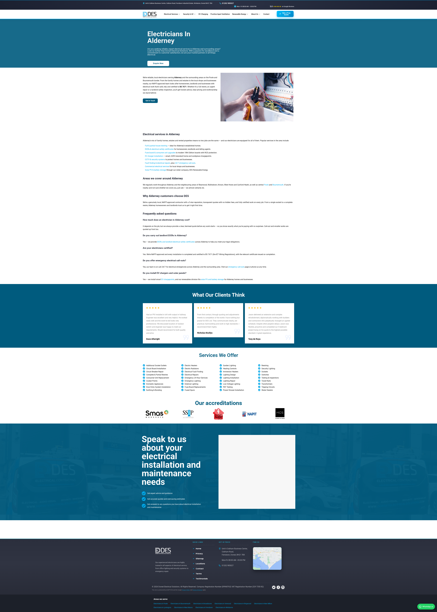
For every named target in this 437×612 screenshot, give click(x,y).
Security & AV (188, 14)
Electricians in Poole (161, 603)
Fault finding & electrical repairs (157, 163)
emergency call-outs (236, 267)
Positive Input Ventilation (220, 14)
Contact (266, 14)
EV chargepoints (167, 279)
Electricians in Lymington (162, 607)
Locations (200, 563)
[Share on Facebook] (278, 587)
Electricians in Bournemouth (180, 603)
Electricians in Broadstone (202, 603)
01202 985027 (228, 3)
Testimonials (202, 578)
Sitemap (200, 558)
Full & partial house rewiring (156, 146)
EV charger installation (154, 156)
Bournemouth (278, 185)
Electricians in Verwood (223, 603)
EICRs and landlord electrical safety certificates (176, 242)
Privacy (199, 553)
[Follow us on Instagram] (283, 587)
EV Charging (203, 14)
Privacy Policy (186, 590)
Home (198, 548)
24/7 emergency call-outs (185, 163)
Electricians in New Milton (263, 603)
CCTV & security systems (155, 159)
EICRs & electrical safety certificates (159, 149)
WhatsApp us (427, 607)
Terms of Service (197, 590)
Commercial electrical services (157, 166)
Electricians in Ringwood (242, 603)
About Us (254, 14)
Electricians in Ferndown (204, 607)
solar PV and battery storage (212, 279)
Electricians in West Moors (183, 607)
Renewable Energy (239, 14)
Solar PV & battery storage (155, 170)
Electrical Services (171, 14)
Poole (266, 185)
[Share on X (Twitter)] (273, 587)
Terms (199, 573)
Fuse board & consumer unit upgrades (160, 153)
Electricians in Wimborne (224, 607)
